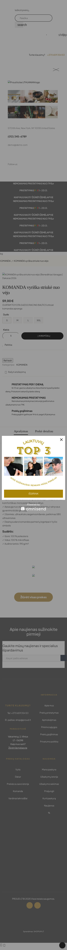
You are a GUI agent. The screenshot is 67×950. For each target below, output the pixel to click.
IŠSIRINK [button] (33, 493)
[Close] (61, 439)
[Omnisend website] (33, 507)
